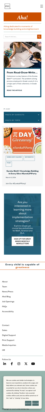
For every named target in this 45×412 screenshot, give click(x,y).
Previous (7, 54)
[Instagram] (18, 364)
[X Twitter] (25, 364)
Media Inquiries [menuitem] (9, 345)
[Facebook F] (11, 364)
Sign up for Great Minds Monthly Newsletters (22, 241)
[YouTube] (33, 364)
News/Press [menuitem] (7, 291)
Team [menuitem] (4, 286)
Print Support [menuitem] (8, 340)
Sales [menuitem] (4, 330)
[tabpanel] (22, 69)
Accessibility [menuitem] (8, 311)
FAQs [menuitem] (4, 306)
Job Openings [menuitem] (8, 301)
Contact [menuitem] (5, 325)
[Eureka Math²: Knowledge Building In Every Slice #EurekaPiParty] (22, 156)
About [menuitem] (5, 281)
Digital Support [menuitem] (9, 335)
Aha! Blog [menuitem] (6, 296)
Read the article (14, 90)
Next (37, 54)
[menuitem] (22, 275)
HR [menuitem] (3, 350)
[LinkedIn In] (4, 364)
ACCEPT (28, 403)
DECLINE (35, 403)
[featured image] (22, 55)
